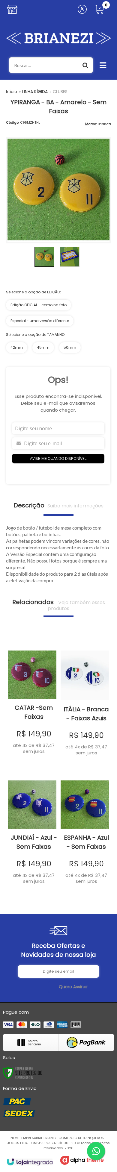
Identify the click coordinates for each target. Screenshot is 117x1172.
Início (11, 92)
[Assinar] (73, 987)
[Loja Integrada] (29, 1162)
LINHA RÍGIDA (35, 92)
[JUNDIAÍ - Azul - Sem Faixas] (32, 828)
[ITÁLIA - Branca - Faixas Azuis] (84, 699)
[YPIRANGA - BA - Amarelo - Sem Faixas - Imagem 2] (70, 257)
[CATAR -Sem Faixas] (32, 698)
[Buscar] (85, 65)
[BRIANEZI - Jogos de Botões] (58, 38)
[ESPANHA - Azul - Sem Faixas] (84, 828)
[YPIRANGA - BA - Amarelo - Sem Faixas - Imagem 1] (44, 257)
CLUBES (60, 92)
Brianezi (104, 124)
